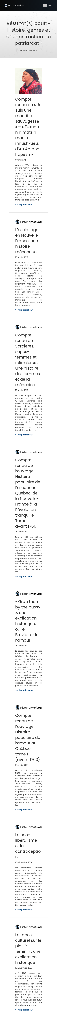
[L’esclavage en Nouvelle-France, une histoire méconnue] (28, 221)
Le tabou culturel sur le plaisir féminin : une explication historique (28, 948)
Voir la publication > (24, 204)
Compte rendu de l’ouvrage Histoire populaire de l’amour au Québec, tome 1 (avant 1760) (27, 737)
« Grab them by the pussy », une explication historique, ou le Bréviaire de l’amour (27, 621)
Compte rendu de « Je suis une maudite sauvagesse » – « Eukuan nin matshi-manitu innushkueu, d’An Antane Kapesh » (28, 126)
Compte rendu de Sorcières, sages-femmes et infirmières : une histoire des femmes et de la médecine (27, 360)
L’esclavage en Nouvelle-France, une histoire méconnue (27, 241)
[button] (45, 5)
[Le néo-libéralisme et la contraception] (28, 826)
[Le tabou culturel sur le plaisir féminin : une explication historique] (28, 926)
